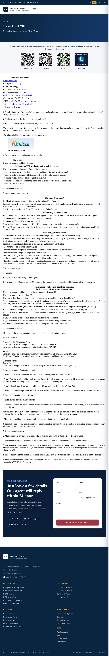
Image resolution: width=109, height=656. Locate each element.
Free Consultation (63, 632)
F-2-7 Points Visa (9, 614)
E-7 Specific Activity (64, 587)
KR (90, 3)
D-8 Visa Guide (8, 594)
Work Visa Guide (63, 597)
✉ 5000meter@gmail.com (12, 574)
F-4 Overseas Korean (10, 617)
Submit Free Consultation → (77, 522)
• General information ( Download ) (18, 104)
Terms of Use (61, 642)
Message (60, 503)
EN (94, 3)
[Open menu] (34, 9)
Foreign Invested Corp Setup (13, 587)
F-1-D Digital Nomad (10, 623)
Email (82, 482)
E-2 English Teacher (64, 594)
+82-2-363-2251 (10, 2)
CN (99, 3)
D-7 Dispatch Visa (9, 597)
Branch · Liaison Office (11, 603)
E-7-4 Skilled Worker (64, 591)
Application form (10, 80)
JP (104, 3)
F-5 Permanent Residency (12, 627)
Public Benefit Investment (12, 600)
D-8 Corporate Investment (12, 591)
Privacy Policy (62, 638)
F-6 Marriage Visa (9, 620)
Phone (58, 493)
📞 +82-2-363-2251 (10, 570)
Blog (58, 635)
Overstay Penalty (63, 620)
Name (59, 482)
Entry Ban (60, 617)
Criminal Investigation (65, 614)
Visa (80, 493)
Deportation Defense (64, 623)
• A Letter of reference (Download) (17, 95)
